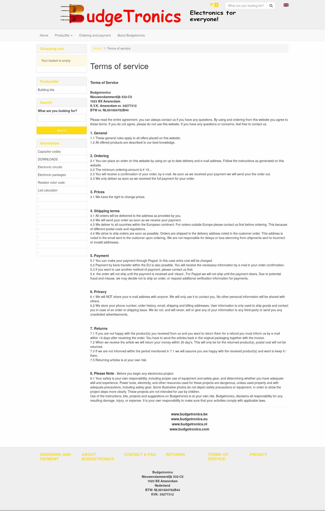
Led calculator (47, 190)
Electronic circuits (50, 167)
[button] (286, 4)
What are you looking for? (57, 110)
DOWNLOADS (48, 159)
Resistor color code (51, 182)
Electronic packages (52, 174)
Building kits (46, 89)
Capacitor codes (49, 151)
